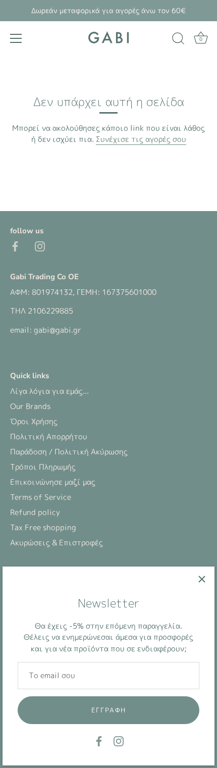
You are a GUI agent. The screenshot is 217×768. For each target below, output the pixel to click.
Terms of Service (40, 497)
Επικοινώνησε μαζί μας (52, 482)
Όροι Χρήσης (34, 421)
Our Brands (30, 406)
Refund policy (35, 512)
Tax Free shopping (43, 527)
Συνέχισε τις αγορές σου (141, 139)
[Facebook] (99, 740)
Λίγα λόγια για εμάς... (49, 391)
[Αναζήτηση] (178, 40)
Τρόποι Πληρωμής (43, 467)
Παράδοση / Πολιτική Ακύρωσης (69, 451)
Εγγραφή (108, 709)
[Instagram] (119, 740)
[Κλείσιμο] (202, 579)
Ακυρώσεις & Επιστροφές (56, 542)
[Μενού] (16, 38)
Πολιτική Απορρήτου (48, 436)
